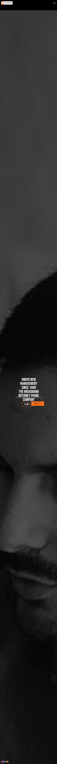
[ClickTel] (7, 3)
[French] (5, 761)
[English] (2, 761)
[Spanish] (7, 761)
